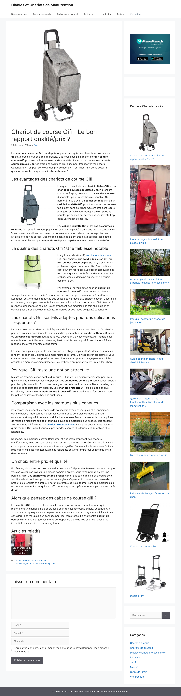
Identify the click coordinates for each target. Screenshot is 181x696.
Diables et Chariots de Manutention (42, 5)
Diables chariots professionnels (148, 652)
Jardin (133, 662)
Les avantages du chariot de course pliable (35, 563)
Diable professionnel (67, 14)
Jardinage (88, 14)
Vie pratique (136, 14)
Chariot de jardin (139, 643)
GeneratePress (121, 691)
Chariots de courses (24, 560)
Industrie (107, 14)
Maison (120, 14)
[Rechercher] (166, 615)
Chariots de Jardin (42, 14)
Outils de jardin (138, 671)
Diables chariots (19, 14)
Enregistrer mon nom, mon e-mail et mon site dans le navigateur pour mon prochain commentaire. (61, 650)
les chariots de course (98, 255)
